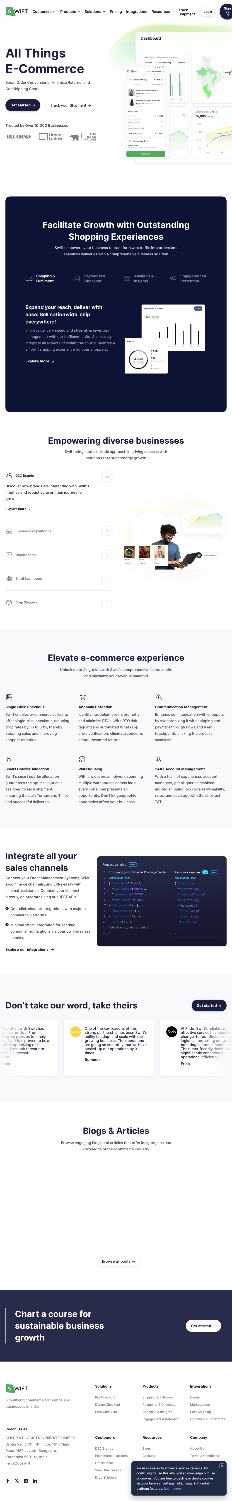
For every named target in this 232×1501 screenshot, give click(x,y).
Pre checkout (105, 1397)
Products (68, 12)
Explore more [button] (18, 509)
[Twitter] (16, 1480)
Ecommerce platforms (111, 1456)
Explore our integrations (29, 949)
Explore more (39, 361)
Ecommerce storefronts (207, 1419)
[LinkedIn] (35, 1480)
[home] (16, 11)
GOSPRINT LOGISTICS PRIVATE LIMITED (40, 1438)
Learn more (172, 1488)
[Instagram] (26, 1480)
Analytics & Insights (157, 1412)
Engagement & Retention (161, 1419)
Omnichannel (104, 1463)
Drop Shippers (106, 1477)
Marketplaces (200, 1404)
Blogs (147, 1448)
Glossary (149, 1456)
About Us (197, 1448)
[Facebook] (7, 1480)
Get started (22, 105)
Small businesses (108, 1470)
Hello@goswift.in (20, 1463)
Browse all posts (118, 1261)
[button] (44, 12)
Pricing (116, 12)
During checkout (107, 1404)
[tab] (44, 278)
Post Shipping (200, 1412)
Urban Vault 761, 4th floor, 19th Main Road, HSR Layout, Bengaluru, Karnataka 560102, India (37, 1450)
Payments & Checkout (159, 1404)
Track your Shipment (71, 105)
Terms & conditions (204, 1456)
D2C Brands (104, 1448)
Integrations (136, 12)
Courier (195, 1397)
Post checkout (106, 1412)
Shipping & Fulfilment (158, 1397)
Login (208, 11)
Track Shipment (187, 12)
